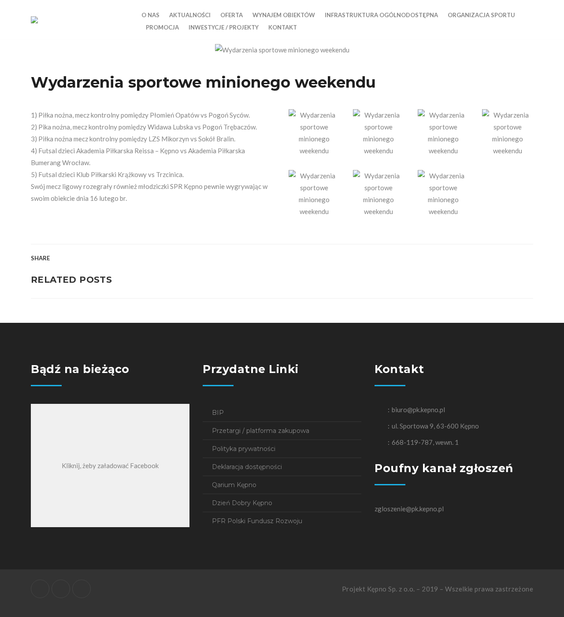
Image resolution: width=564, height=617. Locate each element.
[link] (127, 151)
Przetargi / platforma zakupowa (260, 431)
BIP (218, 413)
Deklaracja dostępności (247, 467)
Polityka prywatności (243, 449)
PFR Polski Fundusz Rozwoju (257, 521)
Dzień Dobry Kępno (242, 503)
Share (40, 258)
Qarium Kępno (234, 485)
